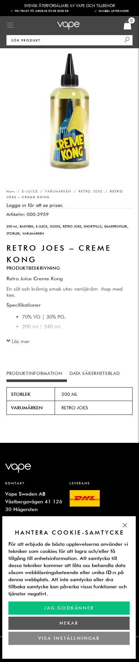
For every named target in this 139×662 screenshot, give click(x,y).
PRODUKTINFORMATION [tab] (34, 373)
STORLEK (13, 233)
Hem (10, 191)
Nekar (69, 623)
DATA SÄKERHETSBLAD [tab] (95, 373)
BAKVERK (26, 226)
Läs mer (21, 341)
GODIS (55, 226)
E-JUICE (30, 191)
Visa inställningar (69, 638)
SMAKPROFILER (115, 226)
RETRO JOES (91, 191)
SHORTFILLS (93, 226)
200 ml (11, 226)
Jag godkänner (69, 608)
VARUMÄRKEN (58, 191)
